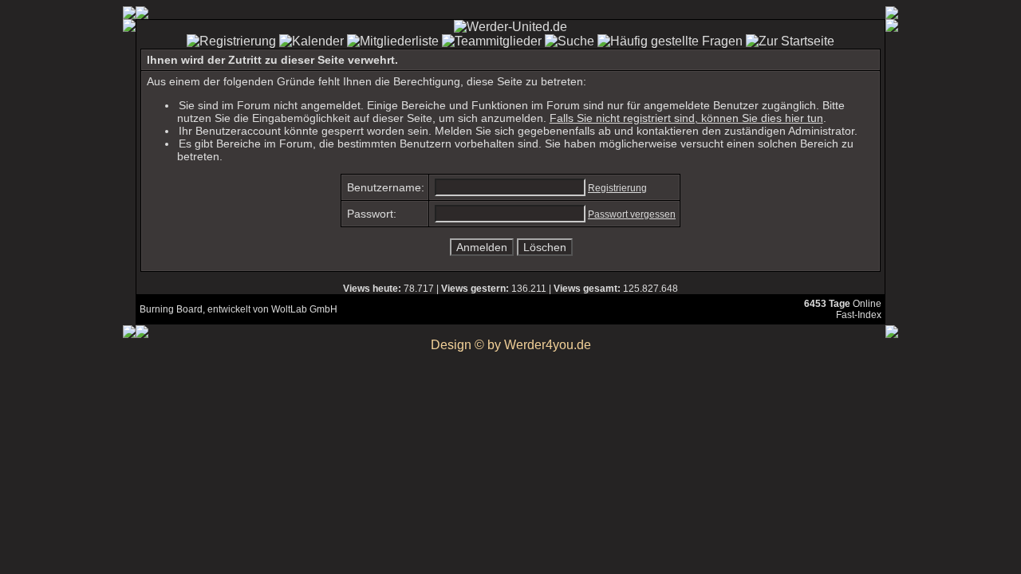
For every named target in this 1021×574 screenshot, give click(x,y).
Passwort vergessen (632, 214)
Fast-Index (858, 314)
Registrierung (617, 188)
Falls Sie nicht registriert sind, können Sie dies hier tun (686, 118)
